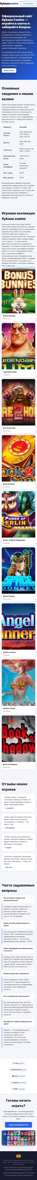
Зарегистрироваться (18, 1125)
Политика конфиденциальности (15, 1173)
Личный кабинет (29, 3)
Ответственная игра (25, 1175)
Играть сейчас (9, 70)
